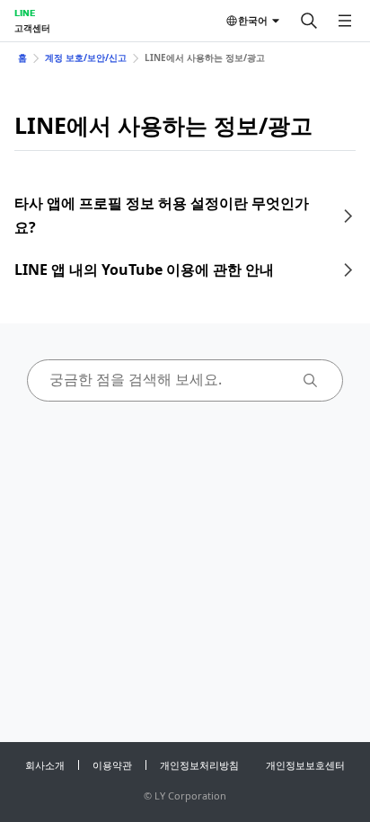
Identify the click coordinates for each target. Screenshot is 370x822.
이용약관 (112, 765)
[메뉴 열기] (345, 21)
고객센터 (32, 28)
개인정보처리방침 (199, 765)
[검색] (309, 21)
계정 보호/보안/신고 (86, 57)
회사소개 (45, 765)
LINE (24, 12)
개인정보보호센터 (305, 765)
